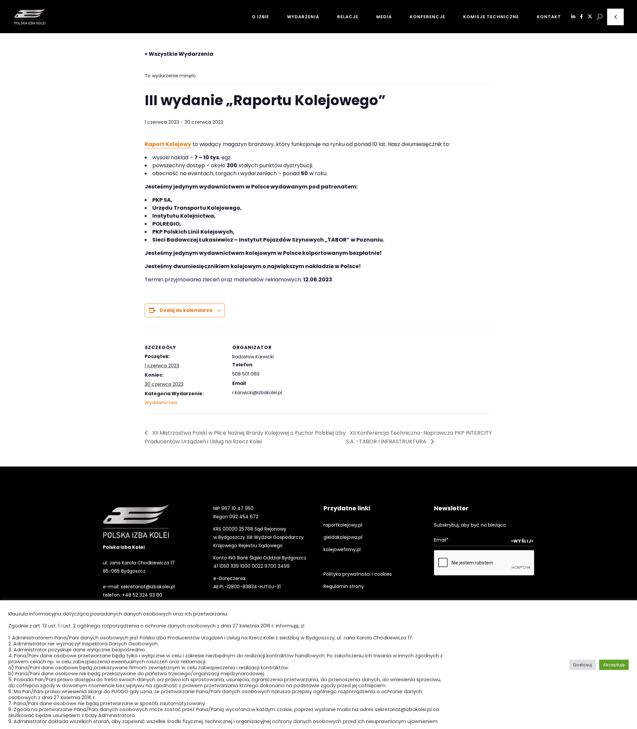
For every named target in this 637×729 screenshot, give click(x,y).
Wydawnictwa (161, 402)
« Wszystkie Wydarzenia (179, 54)
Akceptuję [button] (614, 665)
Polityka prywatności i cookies (357, 574)
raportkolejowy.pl (342, 525)
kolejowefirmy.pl (342, 549)
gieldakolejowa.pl (342, 537)
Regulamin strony (343, 586)
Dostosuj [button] (582, 665)
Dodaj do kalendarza (186, 310)
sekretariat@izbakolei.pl (148, 586)
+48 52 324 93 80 (142, 595)
